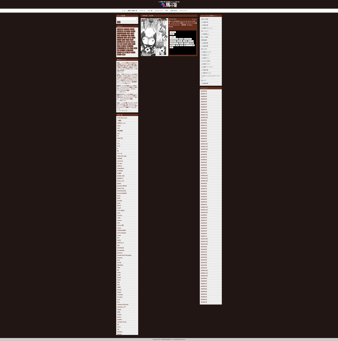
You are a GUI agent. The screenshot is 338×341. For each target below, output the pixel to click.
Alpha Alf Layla (121, 156)
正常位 (118, 46)
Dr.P (118, 260)
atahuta (119, 166)
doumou (119, 257)
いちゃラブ (126, 29)
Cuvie (119, 235)
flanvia (119, 289)
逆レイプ (133, 52)
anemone (120, 161)
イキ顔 (118, 35)
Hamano (119, 331)
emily (119, 275)
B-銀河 (119, 173)
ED (118, 270)
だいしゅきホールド (121, 33)
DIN (118, 245)
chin (118, 223)
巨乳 (121, 43)
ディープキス (120, 37)
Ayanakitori (120, 168)
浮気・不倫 (123, 46)
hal (118, 329)
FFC (118, 285)
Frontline (120, 294)
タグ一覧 (150, 10)
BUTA (119, 205)
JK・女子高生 (120, 29)
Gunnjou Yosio (121, 322)
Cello (118, 218)
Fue (118, 302)
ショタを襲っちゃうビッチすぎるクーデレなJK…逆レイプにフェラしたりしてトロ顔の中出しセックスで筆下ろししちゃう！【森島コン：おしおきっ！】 (127, 106)
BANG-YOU (121, 176)
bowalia (119, 200)
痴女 (118, 50)
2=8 (118, 128)
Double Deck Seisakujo (124, 255)
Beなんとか (120, 181)
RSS (166, 10)
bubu (118, 203)
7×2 (118, 143)
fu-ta (118, 299)
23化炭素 (120, 130)
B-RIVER (120, 171)
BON (118, 198)
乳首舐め (128, 41)
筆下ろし (119, 52)
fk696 (119, 287)
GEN (118, 312)
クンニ (132, 35)
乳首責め (133, 41)
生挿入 (135, 48)
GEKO (119, 309)
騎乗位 (123, 54)
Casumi (119, 215)
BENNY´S (120, 178)
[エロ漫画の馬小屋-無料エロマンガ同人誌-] (169, 3)
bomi (118, 195)
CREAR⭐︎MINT (121, 230)
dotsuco (119, 253)
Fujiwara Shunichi (122, 304)
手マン (133, 43)
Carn (118, 213)
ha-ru (119, 327)
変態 (118, 43)
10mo (119, 126)
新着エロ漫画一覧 (132, 10)
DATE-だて (120, 243)
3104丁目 (120, 138)
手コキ (129, 43)
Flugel (119, 292)
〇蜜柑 (119, 120)
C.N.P (119, 208)
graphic (119, 319)
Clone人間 (120, 225)
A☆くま (119, 153)
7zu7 (118, 146)
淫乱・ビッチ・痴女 (121, 48)
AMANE (119, 158)
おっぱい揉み (120, 31)
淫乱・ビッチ (130, 46)
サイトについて (159, 10)
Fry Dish (119, 297)
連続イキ (119, 54)
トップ (123, 10)
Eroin (119, 280)
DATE (119, 240)
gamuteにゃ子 (121, 307)
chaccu (119, 220)
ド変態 (129, 37)
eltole (119, 272)
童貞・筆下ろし (129, 50)
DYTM (119, 262)
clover (119, 228)
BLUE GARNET (122, 193)
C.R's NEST (120, 210)
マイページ (142, 10)
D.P (118, 238)
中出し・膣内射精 (121, 41)
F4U (118, 282)
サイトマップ (183, 10)
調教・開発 (127, 52)
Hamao (119, 334)
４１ (118, 141)
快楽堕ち (125, 43)
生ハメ (131, 48)
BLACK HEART (122, 186)
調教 (123, 52)
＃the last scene (122, 118)
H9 (118, 324)
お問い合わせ (173, 10)
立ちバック (122, 50)
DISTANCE (120, 248)
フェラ (123, 39)
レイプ (127, 39)
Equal (119, 277)
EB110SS (120, 265)
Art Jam (119, 163)
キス (129, 35)
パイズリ (119, 39)
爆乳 (128, 48)
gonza (119, 317)
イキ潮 (132, 33)
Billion (119, 183)
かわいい (133, 31)
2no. (118, 133)
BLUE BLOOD (121, 191)
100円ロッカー (121, 123)
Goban (119, 314)
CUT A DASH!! (121, 233)
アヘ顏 (128, 33)
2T (118, 136)
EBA (118, 267)
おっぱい (132, 29)
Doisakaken (120, 250)
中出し (131, 39)
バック (133, 37)
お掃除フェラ (127, 31)
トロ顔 (125, 37)
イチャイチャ (124, 35)
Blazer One (120, 188)
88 (118, 151)
